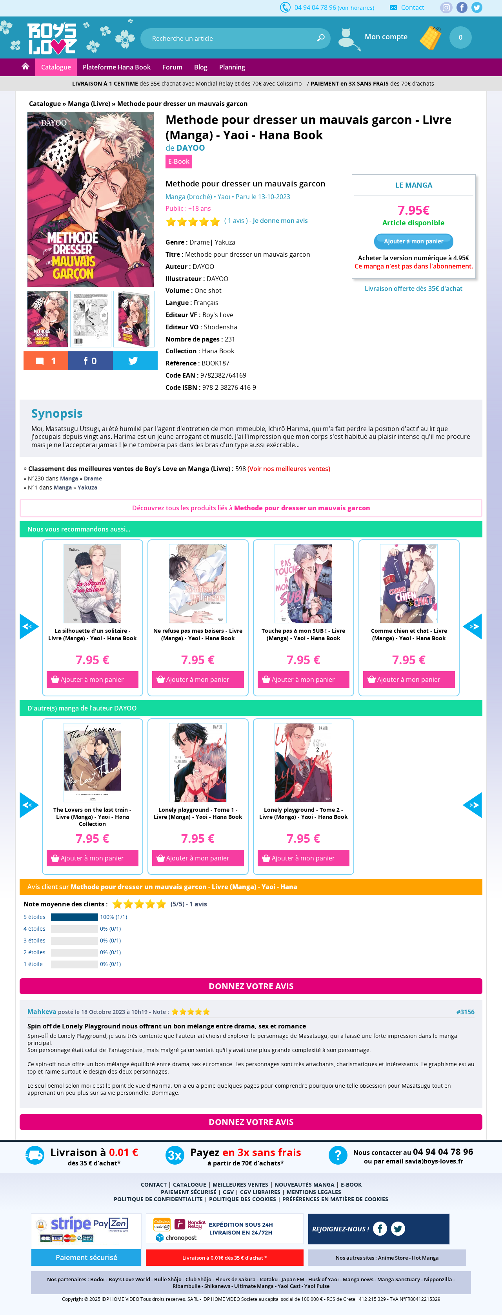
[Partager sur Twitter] (135, 360)
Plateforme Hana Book (117, 67)
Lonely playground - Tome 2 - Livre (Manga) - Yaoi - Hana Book (303, 813)
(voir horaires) (356, 7)
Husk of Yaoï (323, 1279)
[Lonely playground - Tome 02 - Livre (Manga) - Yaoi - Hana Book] (303, 762)
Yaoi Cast (289, 1285)
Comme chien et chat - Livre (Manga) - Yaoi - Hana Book (409, 634)
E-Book (178, 161)
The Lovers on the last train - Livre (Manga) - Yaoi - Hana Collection (92, 816)
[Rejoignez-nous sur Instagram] (446, 8)
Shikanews (217, 1285)
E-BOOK (351, 1184)
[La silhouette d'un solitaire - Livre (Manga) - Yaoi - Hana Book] (92, 583)
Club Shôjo (198, 1279)
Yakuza (225, 242)
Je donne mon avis (280, 220)
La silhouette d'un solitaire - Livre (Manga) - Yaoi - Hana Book (92, 634)
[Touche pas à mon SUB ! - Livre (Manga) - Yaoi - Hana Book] (303, 583)
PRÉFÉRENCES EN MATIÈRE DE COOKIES (335, 1199)
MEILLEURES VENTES (240, 1184)
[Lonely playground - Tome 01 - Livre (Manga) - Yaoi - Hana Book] (198, 762)
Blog (200, 67)
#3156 (466, 1012)
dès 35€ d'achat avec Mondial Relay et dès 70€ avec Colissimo (187, 83)
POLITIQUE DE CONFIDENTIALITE (158, 1199)
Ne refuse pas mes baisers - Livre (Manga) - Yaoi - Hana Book (197, 634)
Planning (232, 67)
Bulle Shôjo (168, 1279)
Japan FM (293, 1279)
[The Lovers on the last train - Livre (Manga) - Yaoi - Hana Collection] (92, 762)
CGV (228, 1192)
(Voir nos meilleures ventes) (288, 468)
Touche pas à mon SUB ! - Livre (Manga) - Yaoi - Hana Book (303, 634)
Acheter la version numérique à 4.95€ (413, 258)
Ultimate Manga (254, 1285)
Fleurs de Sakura (235, 1279)
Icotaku (269, 1279)
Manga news (358, 1279)
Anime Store (393, 1257)
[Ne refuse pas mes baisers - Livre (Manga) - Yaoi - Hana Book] (198, 583)
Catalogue (56, 67)
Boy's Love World (129, 1279)
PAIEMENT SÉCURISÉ (188, 1192)
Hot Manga (425, 1257)
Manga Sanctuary (398, 1279)
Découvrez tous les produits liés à (251, 508)
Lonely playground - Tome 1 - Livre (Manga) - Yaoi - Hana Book (198, 813)
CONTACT (154, 1184)
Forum (172, 67)
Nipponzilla (438, 1279)
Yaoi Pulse (316, 1285)
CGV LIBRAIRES (260, 1192)
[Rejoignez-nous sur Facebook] (462, 7)
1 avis (236, 220)
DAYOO (190, 147)
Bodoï (97, 1279)
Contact (412, 7)
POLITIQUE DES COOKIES (242, 1199)
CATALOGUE (189, 1184)
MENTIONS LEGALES (314, 1192)
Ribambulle (186, 1285)
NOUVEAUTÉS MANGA (305, 1184)
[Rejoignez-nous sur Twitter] (476, 7)
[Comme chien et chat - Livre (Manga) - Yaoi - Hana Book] (409, 583)
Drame (199, 242)
